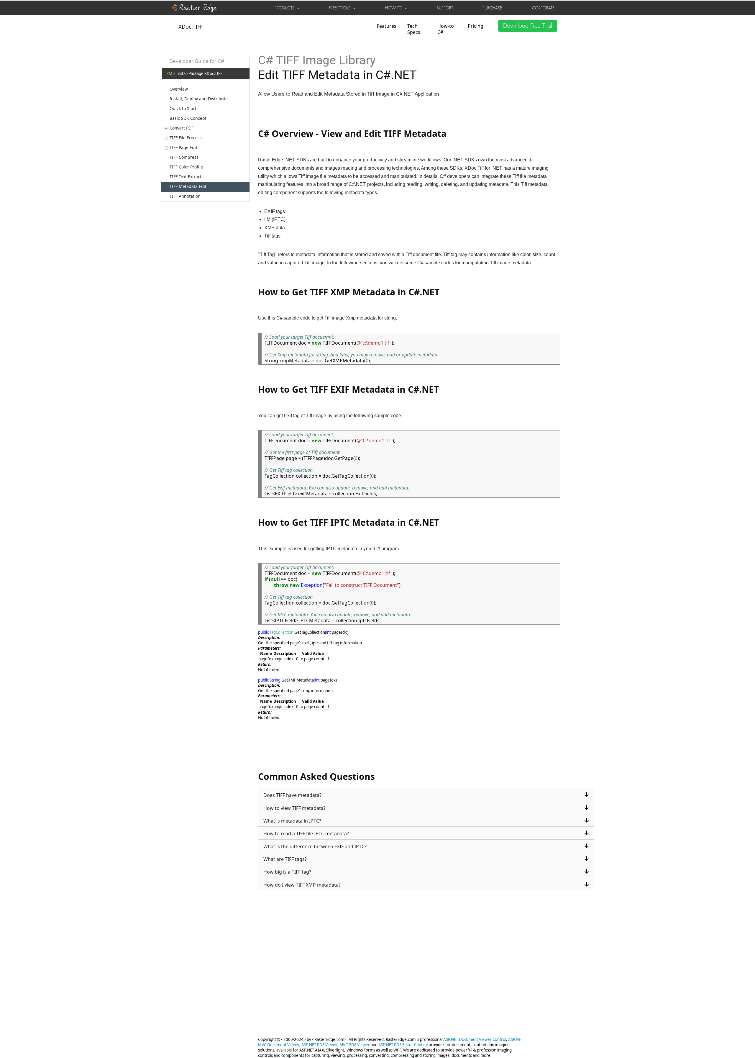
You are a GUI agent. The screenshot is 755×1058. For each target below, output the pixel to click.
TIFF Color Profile (186, 167)
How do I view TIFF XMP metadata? (302, 885)
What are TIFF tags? (285, 859)
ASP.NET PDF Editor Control (403, 1044)
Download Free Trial (527, 26)
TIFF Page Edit (183, 147)
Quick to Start (183, 108)
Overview (179, 89)
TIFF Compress (184, 157)
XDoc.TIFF (190, 26)
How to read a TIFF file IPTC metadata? (306, 833)
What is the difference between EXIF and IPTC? (315, 846)
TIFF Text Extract (185, 176)
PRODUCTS (286, 8)
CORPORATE (543, 8)
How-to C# (445, 29)
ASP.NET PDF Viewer (319, 1044)
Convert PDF (181, 128)
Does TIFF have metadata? (292, 795)
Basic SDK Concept (188, 118)
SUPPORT (444, 8)
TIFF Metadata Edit (188, 186)
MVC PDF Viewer (354, 1044)
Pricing (475, 26)
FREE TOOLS (341, 8)
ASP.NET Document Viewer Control (474, 1039)
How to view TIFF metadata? (294, 808)
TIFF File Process (186, 137)
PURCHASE (492, 8)
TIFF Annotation (185, 196)
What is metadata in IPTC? (292, 821)
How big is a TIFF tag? (287, 872)
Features (386, 26)
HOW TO (395, 8)
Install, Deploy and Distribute (199, 98)
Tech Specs (413, 29)
